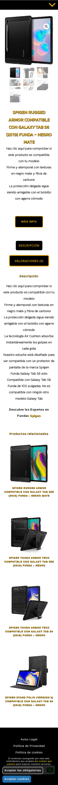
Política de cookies (29, 752)
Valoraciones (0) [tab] (29, 261)
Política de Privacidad (29, 746)
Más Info (29, 221)
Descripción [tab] (29, 245)
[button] (46, 26)
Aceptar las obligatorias (22, 770)
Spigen (35, 415)
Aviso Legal (29, 739)
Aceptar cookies (16, 779)
